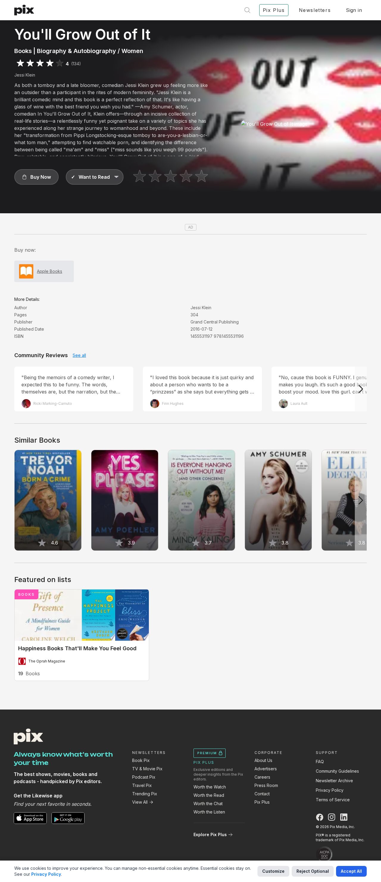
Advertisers (265, 768)
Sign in (354, 10)
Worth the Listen (209, 811)
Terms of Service (333, 799)
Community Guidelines (337, 771)
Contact (262, 793)
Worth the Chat (208, 803)
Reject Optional (312, 871)
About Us (263, 760)
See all (79, 355)
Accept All (351, 871)
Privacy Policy (329, 790)
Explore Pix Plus (210, 834)
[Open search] (247, 10)
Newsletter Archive (334, 780)
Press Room (266, 785)
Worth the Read (208, 795)
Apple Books (49, 271)
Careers (262, 777)
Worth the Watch (209, 786)
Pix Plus (262, 802)
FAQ (320, 761)
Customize (273, 871)
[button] (36, 177)
